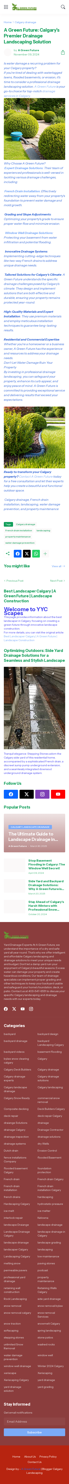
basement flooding (50, 1051)
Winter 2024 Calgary (51, 1366)
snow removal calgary (17, 1312)
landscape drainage (50, 1224)
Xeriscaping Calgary (16, 1380)
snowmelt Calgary (49, 1323)
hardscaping (45, 1197)
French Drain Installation (22, 191)
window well (45, 1355)
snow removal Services (46, 1314)
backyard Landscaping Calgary (51, 1043)
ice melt (9, 1211)
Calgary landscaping (50, 1087)
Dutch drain (11, 1150)
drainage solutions (49, 1136)
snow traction (12, 1323)
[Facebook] (17, 554)
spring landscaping (49, 1330)
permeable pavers (15, 1270)
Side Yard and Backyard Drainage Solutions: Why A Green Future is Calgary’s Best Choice (46, 885)
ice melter (44, 1211)
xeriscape (10, 1373)
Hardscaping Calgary (17, 1204)
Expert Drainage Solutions (23, 168)
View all (56, 566)
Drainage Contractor (50, 1129)
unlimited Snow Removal (13, 1346)
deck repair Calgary (50, 1116)
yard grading (45, 1387)
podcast (43, 1270)
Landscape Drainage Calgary (17, 1233)
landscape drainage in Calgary (51, 1233)
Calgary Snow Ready (17, 1098)
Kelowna (43, 1218)
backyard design (48, 1034)
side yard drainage (49, 1299)
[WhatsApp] (36, 554)
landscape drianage (16, 1242)
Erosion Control (47, 1150)
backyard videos (14, 1051)
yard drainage (46, 1380)
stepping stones (14, 1337)
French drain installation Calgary (49, 1188)
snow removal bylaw (50, 1306)
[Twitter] (27, 554)
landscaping (43, 530)
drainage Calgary (14, 1129)
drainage (43, 1123)
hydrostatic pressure (50, 1204)
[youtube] (58, 794)
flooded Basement (49, 1157)
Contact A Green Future (36, 476)
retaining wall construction (12, 1290)
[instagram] (42, 794)
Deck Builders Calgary (51, 1109)
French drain (12, 1179)
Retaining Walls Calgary (47, 1290)
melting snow (12, 1263)
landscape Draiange (16, 1224)
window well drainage (17, 1366)
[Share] (61, 52)
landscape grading (49, 1242)
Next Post (56, 580)
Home (8, 22)
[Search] (63, 7)
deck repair (11, 1116)
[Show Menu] (6, 7)
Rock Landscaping (15, 1299)
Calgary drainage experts (14, 1078)
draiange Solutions (15, 1123)
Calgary (42, 1058)
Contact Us (34, 1462)
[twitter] (27, 794)
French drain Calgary (50, 1179)
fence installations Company (15, 1159)
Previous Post (15, 580)
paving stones (46, 1263)
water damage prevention (19, 542)
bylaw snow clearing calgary (16, 1060)
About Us (30, 1456)
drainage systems (15, 1143)
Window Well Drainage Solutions (29, 233)
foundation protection (44, 1170)
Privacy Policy (48, 1456)
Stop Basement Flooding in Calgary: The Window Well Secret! (46, 864)
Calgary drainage (25, 22)
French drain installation (18, 530)
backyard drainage (15, 1041)
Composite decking (16, 1109)
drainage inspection (16, 1136)
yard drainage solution (12, 1388)
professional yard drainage (14, 1279)
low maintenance (48, 1256)
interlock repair (13, 1218)
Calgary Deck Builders (17, 1069)
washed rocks (46, 1344)
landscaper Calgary (16, 1249)
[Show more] (45, 554)
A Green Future (45, 86)
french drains (12, 1197)
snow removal (12, 1306)
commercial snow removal (49, 1100)
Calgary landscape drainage (15, 1089)
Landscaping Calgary (17, 1256)
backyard (10, 1034)
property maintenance (18, 536)
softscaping (11, 1330)
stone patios (45, 1337)
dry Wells (43, 1143)
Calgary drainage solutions (48, 1078)
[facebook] (11, 794)
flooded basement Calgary (16, 1170)
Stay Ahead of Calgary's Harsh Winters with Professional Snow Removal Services (46, 906)
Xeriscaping (45, 1373)
